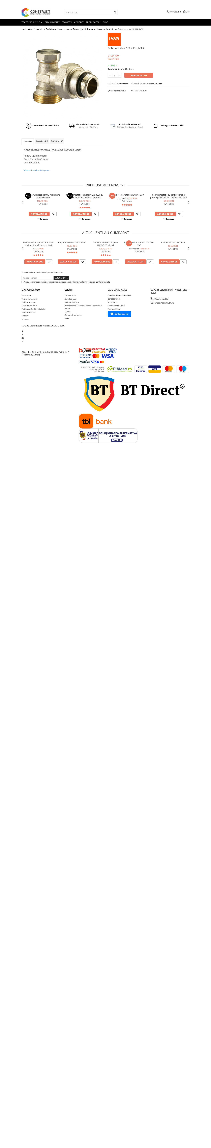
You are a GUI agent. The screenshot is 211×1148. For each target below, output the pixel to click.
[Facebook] (22, 331)
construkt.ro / (28, 29)
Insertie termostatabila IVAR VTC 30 (127, 194)
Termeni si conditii (29, 299)
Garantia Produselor (73, 315)
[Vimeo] (22, 341)
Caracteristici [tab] (42, 141)
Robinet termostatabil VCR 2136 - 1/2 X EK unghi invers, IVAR (38, 244)
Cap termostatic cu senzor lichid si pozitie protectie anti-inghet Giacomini (168, 196)
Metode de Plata (72, 302)
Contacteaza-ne (121, 314)
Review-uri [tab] (57, 141)
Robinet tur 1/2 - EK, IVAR (173, 242)
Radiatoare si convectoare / (59, 29)
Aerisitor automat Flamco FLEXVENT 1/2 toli (105, 244)
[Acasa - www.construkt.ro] (36, 12)
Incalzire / (40, 29)
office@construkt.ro (164, 302)
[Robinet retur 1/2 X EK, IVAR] (62, 76)
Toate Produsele (31, 22)
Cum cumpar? (52, 22)
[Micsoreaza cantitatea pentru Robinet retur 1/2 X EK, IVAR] (110, 75)
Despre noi (26, 295)
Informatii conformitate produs (37, 170)
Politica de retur (28, 302)
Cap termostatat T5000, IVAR (72, 242)
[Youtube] (22, 338)
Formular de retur (29, 305)
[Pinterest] (22, 334)
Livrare (67, 311)
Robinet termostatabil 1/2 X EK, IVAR (139, 244)
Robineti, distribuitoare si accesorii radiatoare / (96, 29)
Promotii (67, 22)
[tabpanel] (62, 76)
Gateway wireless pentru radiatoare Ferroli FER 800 (42, 196)
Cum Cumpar (70, 299)
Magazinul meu (31, 289)
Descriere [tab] (28, 141)
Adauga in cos (139, 75)
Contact (25, 315)
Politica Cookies (28, 312)
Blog (105, 22)
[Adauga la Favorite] (53, 214)
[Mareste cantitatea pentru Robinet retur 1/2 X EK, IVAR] (119, 75)
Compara (44, 219)
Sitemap (25, 319)
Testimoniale (70, 295)
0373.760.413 (161, 298)
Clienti (69, 289)
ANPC (67, 318)
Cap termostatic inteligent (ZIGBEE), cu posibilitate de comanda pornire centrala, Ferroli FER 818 (84, 196)
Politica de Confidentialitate (98, 282)
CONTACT (79, 22)
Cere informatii (140, 90)
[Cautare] (115, 12)
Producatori (93, 22)
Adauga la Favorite (118, 90)
